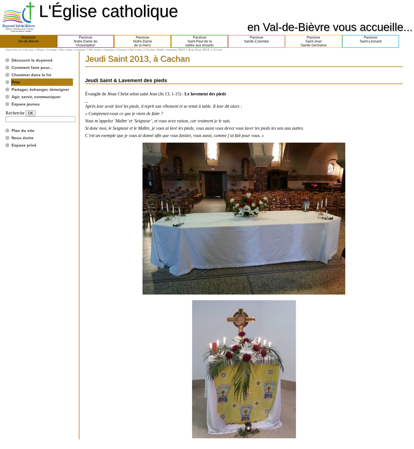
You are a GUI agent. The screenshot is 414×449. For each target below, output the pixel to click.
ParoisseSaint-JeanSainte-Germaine (314, 41)
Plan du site (23, 130)
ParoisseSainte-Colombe (256, 39)
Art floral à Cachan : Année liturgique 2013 (157, 49)
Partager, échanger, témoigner (40, 89)
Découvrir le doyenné (32, 60)
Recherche (15, 113)
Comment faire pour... (32, 67)
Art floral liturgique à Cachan (107, 49)
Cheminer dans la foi (31, 75)
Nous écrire (23, 138)
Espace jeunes (26, 104)
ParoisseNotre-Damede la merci (142, 41)
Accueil (29, 49)
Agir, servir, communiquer (36, 97)
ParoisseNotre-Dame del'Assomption (85, 41)
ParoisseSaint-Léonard (371, 39)
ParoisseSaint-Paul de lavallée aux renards (199, 41)
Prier (40, 49)
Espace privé (24, 145)
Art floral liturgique (73, 49)
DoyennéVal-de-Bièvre (28, 39)
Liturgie (52, 49)
